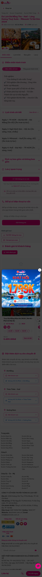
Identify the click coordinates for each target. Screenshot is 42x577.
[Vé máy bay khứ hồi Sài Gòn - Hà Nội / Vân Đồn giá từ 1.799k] (21, 288)
